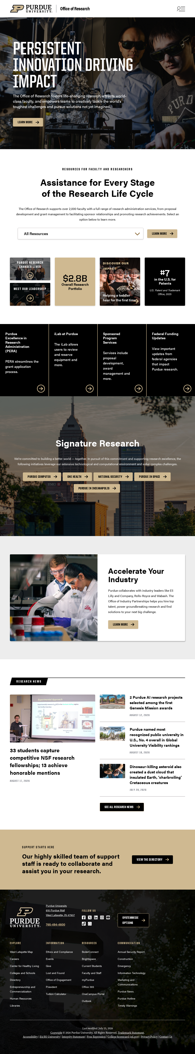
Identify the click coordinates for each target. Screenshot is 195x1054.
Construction (125, 959)
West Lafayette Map (21, 952)
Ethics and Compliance (59, 952)
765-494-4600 (55, 924)
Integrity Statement (73, 1037)
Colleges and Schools (22, 973)
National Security (110, 477)
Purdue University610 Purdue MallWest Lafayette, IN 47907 (60, 910)
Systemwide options (130, 920)
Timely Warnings (127, 1005)
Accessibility (30, 1037)
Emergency (124, 966)
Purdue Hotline (126, 998)
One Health (74, 477)
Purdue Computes (39, 477)
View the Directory (149, 859)
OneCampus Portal (93, 994)
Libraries (15, 1005)
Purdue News (126, 991)
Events (50, 959)
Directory (15, 980)
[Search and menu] (180, 8)
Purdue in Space (149, 477)
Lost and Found (55, 973)
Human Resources (21, 998)
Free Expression (96, 1037)
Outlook (86, 1001)
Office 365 (88, 987)
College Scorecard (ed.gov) (123, 1037)
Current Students (92, 966)
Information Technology (131, 973)
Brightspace (89, 959)
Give (48, 966)
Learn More (25, 122)
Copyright (56, 1033)
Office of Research (75, 8)
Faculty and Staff (91, 973)
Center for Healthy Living (24, 966)
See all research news (119, 807)
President (51, 987)
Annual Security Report (131, 952)
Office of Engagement (58, 980)
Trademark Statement (131, 1033)
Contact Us (165, 1037)
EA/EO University (50, 1037)
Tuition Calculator (56, 994)
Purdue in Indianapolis (93, 488)
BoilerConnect (90, 952)
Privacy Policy (149, 1037)
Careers (14, 959)
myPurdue (88, 980)
